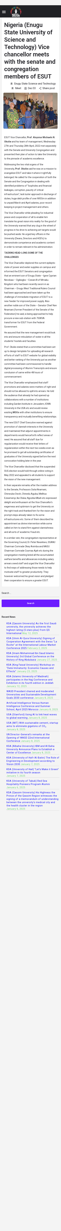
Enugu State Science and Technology (35, 83)
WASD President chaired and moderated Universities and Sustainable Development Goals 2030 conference (31, 694)
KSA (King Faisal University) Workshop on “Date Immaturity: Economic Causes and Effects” (31, 668)
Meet (18, 88)
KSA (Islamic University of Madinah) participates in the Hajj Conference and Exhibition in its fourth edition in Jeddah (30, 679)
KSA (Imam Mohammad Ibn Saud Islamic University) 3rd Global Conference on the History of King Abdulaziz (30, 656)
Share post (48, 88)
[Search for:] (30, 594)
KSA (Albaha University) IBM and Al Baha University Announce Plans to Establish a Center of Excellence (30, 749)
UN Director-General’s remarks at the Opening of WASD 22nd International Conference (28, 737)
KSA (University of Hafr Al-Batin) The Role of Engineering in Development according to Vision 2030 (33, 761)
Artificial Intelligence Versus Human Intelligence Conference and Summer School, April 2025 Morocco (28, 706)
